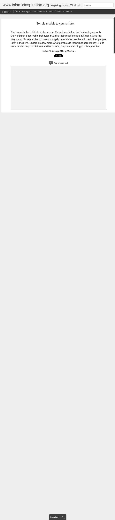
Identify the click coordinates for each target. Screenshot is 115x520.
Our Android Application (25, 11)
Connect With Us (45, 11)
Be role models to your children (55, 23)
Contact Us (59, 11)
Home (69, 11)
